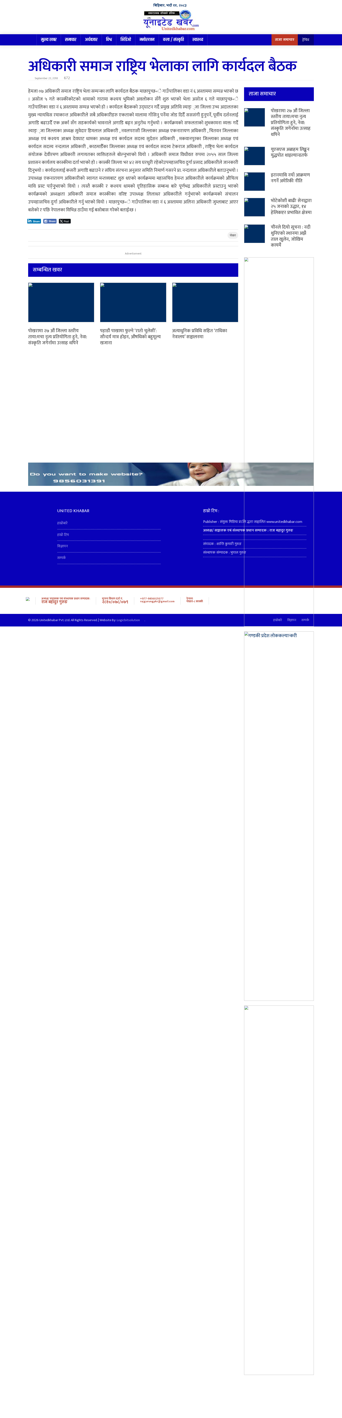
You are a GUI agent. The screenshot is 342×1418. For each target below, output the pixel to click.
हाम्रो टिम (63, 535)
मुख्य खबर (49, 39)
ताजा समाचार (284, 40)
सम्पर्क (61, 558)
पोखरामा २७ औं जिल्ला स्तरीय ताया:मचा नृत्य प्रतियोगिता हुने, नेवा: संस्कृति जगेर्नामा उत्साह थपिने (57, 337)
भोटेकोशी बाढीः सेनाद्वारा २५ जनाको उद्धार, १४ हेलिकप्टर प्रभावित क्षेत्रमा (291, 207)
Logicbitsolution (128, 620)
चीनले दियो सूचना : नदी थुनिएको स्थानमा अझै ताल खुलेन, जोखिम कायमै (290, 236)
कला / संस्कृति (173, 39)
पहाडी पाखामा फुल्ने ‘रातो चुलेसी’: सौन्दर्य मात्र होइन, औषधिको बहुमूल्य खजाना (130, 337)
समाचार (70, 39)
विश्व (109, 39)
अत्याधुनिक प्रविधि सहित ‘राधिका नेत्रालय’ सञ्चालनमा (199, 334)
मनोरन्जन (147, 39)
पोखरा (233, 235)
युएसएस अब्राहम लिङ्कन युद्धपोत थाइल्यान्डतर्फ (290, 152)
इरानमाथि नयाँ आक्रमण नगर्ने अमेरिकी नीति (290, 178)
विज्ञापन (62, 546)
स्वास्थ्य (197, 39)
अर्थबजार (91, 39)
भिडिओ (126, 39)
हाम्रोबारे (62, 523)
